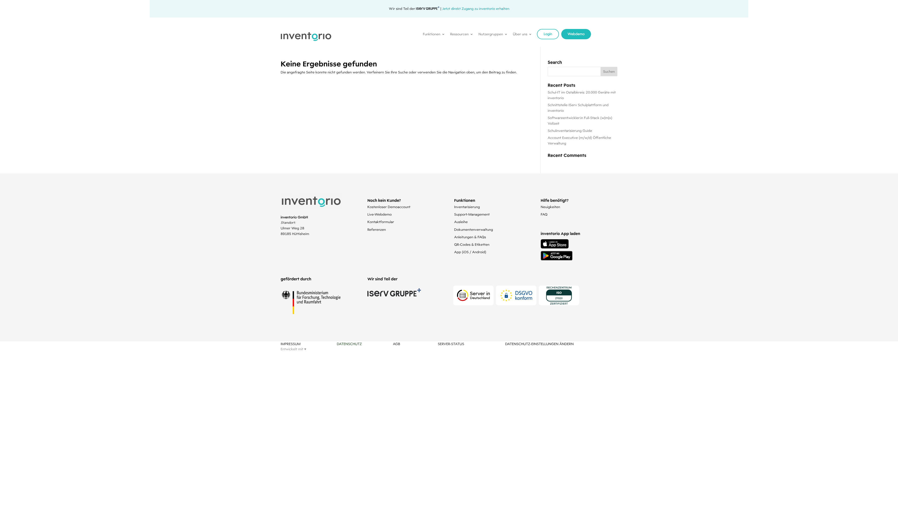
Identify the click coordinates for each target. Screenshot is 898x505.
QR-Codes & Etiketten (471, 244)
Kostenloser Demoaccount (388, 207)
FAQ (544, 214)
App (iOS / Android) (470, 252)
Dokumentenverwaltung (473, 229)
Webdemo (576, 34)
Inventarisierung (467, 207)
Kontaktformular (380, 222)
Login (548, 34)
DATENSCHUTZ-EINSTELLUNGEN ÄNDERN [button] (539, 344)
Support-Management (472, 214)
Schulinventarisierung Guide (570, 131)
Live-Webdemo (379, 214)
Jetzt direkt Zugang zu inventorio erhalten (475, 9)
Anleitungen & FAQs (470, 237)
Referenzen (376, 229)
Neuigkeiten (550, 207)
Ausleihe (461, 222)
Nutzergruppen (490, 34)
